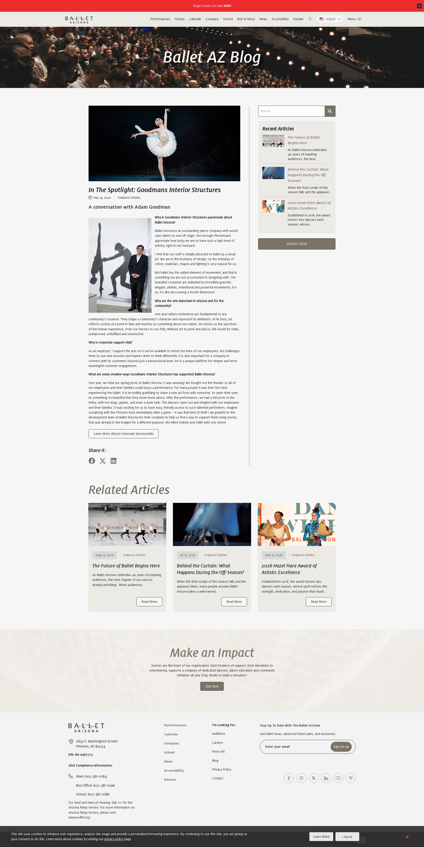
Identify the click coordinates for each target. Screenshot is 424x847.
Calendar (195, 19)
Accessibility (280, 19)
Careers (217, 742)
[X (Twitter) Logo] (313, 778)
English (331, 19)
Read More (149, 601)
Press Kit (218, 751)
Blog (215, 760)
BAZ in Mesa (246, 19)
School (228, 19)
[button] (310, 19)
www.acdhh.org (79, 817)
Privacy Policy (221, 769)
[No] (407, 836)
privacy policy (113, 839)
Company (212, 19)
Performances (160, 19)
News (263, 19)
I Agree (347, 836)
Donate (298, 19)
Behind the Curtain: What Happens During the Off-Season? (308, 175)
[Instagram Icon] (301, 778)
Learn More (321, 836)
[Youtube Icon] (338, 778)
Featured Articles (128, 197)
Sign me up (341, 746)
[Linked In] (326, 778)
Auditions (218, 733)
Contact (217, 778)
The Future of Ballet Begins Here (126, 565)
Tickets (179, 19)
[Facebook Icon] (289, 778)
